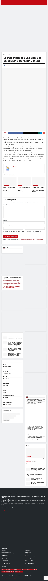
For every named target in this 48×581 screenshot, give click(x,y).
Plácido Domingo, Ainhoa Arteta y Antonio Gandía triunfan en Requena (9, 189)
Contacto (19, 575)
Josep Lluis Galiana (6, 569)
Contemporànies (7, 373)
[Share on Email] (44, 133)
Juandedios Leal (17, 569)
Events (4, 381)
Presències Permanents (8, 395)
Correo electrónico (7, 225)
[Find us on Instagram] (6, 510)
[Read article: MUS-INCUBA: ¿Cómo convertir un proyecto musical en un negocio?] (24, 181)
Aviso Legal (4, 575)
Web (26, 225)
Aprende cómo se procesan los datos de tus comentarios (32, 239)
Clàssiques (6, 185)
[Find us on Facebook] (3, 250)
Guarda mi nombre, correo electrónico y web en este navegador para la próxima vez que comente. (23, 232)
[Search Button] (45, 2)
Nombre (5, 220)
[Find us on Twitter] (4, 510)
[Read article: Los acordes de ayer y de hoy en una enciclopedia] (28, 483)
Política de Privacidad (11, 575)
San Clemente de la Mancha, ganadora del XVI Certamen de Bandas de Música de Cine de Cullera (14, 349)
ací (13, 287)
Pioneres (34, 569)
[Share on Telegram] (41, 133)
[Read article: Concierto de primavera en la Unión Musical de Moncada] (28, 479)
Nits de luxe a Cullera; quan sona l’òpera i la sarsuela (35, 439)
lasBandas (5, 54)
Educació (5, 376)
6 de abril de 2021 (34, 461)
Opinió (4, 392)
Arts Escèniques (7, 366)
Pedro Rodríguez (26, 569)
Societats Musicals (7, 402)
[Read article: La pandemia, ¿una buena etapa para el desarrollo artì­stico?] (35, 453)
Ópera (4, 390)
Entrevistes (6, 378)
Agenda (4, 364)
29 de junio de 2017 (15, 65)
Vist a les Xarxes (7, 404)
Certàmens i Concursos (8, 369)
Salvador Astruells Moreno (8, 418)
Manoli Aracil (28, 461)
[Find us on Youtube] (8, 510)
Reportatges (6, 397)
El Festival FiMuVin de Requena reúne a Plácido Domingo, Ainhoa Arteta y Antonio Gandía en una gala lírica (14, 354)
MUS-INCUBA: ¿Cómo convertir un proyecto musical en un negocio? (24, 189)
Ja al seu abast (6, 383)
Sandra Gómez (6, 420)
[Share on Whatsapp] (39, 133)
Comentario (6, 204)
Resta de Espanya (7, 399)
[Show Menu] (2, 2)
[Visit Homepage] (24, 2)
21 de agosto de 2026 (36, 193)
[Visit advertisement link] (24, 29)
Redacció (8, 65)
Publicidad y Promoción (27, 575)
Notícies (9, 54)
